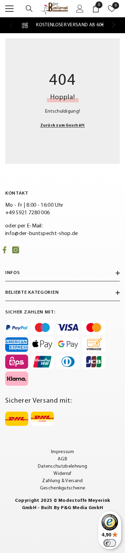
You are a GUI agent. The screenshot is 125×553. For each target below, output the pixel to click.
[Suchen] (29, 8)
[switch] (109, 543)
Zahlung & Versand (62, 481)
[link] (62, 25)
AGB (62, 459)
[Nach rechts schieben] (113, 25)
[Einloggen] (80, 8)
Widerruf (62, 473)
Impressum (62, 451)
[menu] (9, 8)
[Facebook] (4, 250)
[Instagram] (15, 250)
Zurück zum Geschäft (62, 125)
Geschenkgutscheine (62, 488)
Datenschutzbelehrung (62, 466)
